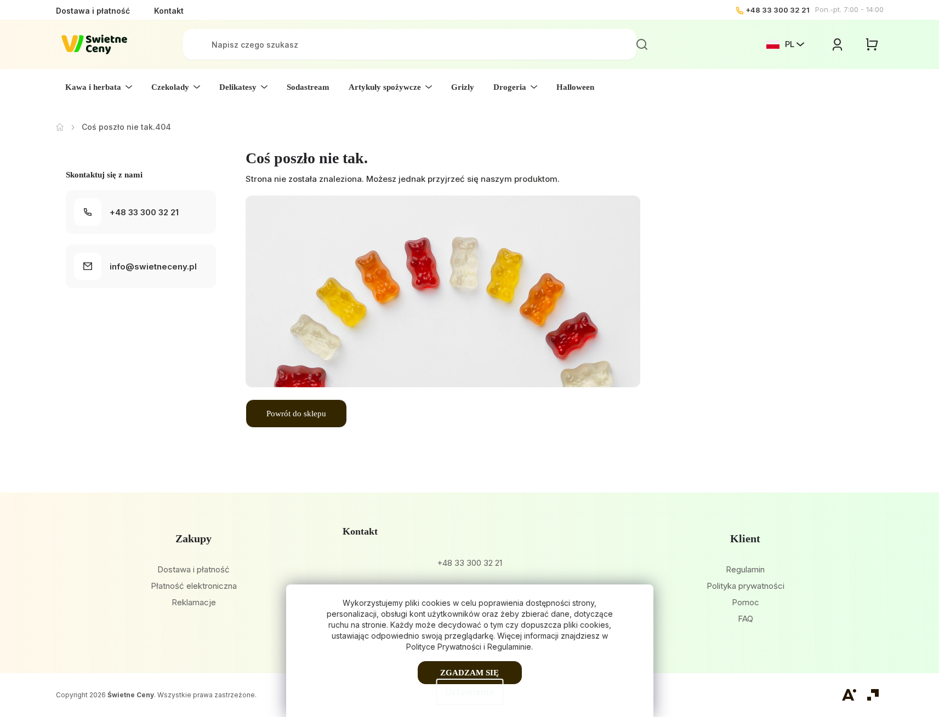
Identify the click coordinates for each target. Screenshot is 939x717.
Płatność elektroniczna (194, 586)
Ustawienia (469, 691)
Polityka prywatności (745, 586)
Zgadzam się (469, 672)
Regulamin (745, 569)
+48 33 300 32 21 (777, 9)
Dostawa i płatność (93, 10)
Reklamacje (194, 602)
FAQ (745, 618)
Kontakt (169, 10)
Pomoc (745, 602)
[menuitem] (98, 87)
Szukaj (641, 44)
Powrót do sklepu (296, 413)
